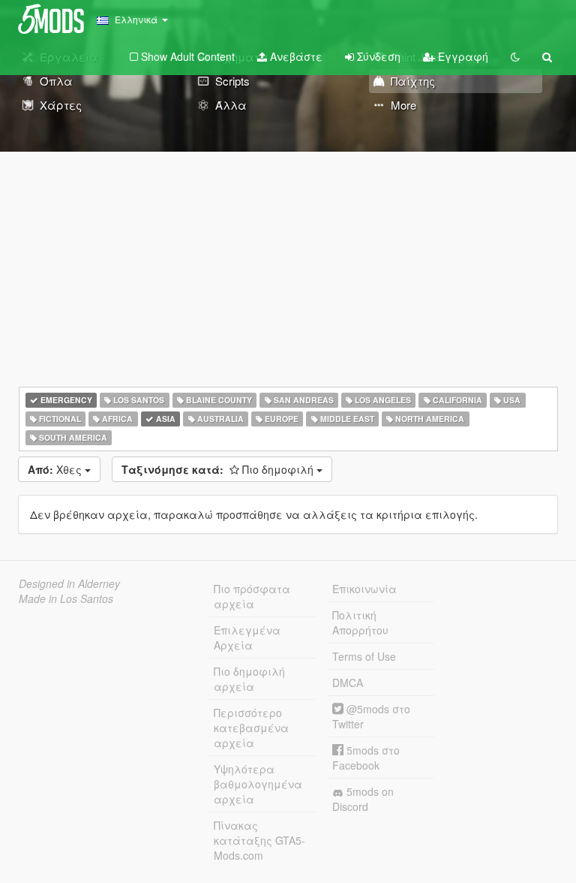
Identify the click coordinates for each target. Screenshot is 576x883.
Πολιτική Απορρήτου (360, 622)
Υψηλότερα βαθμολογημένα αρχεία (258, 783)
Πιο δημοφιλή (219, 469)
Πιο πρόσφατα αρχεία (252, 596)
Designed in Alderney (69, 583)
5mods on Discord (363, 799)
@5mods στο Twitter (371, 716)
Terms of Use (364, 656)
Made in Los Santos (66, 598)
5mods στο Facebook (366, 758)
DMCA (347, 682)
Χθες (56, 469)
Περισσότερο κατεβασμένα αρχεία (251, 727)
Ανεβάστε (294, 56)
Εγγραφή (461, 56)
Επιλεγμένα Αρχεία (247, 637)
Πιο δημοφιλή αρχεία (249, 679)
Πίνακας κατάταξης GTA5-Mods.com (259, 840)
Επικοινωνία (364, 588)
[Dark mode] (515, 56)
